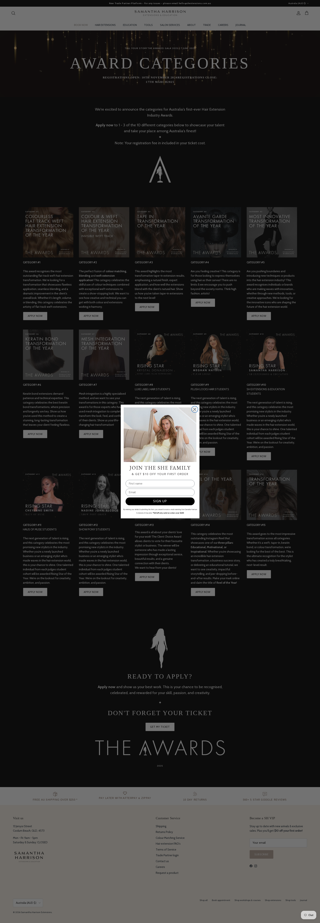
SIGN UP (160, 501)
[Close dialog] (194, 409)
